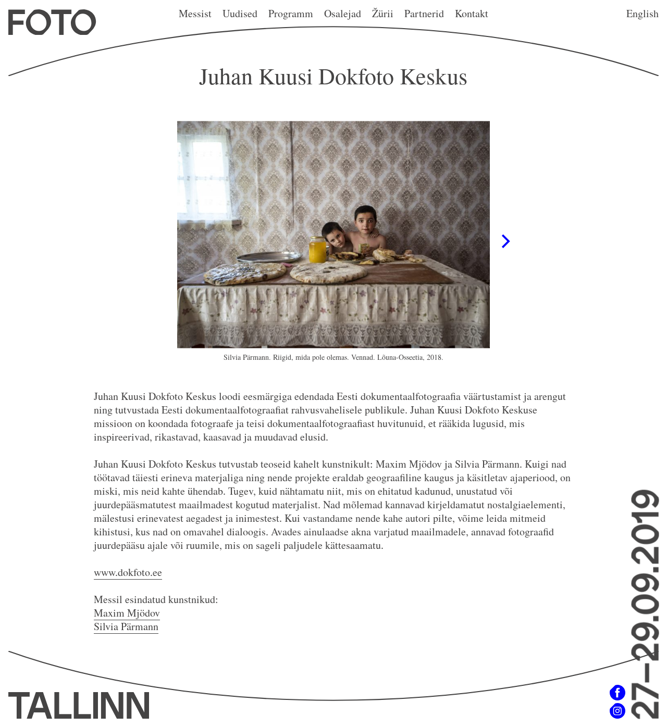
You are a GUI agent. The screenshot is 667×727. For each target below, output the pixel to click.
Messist (195, 13)
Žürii (382, 13)
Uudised (240, 13)
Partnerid (424, 13)
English (642, 13)
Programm (290, 13)
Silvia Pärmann (126, 626)
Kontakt (471, 13)
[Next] (504, 241)
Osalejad (342, 13)
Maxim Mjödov (127, 613)
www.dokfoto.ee (128, 572)
